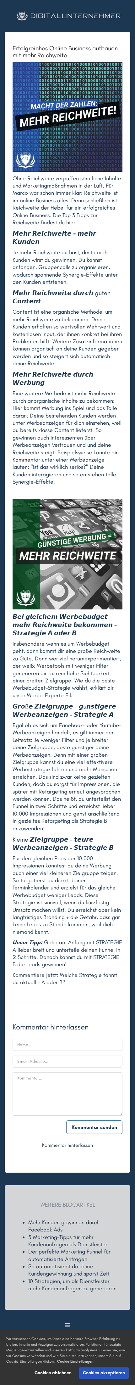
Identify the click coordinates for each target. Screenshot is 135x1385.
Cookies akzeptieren (104, 1373)
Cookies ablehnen (53, 1373)
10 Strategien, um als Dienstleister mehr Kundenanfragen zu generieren (72, 1285)
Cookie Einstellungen (75, 1361)
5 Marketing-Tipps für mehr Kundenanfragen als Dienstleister (67, 1241)
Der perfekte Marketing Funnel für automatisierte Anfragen (69, 1255)
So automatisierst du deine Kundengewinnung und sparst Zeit (68, 1270)
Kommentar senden (94, 1127)
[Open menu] (67, 1325)
